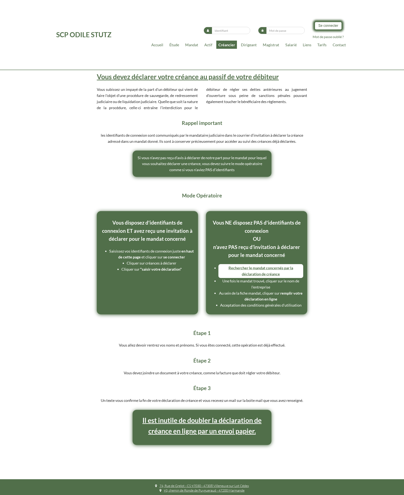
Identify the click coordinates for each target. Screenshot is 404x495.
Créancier (226, 44)
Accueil (157, 44)
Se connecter (328, 25)
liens (307, 44)
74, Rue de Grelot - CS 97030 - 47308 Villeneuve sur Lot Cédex (204, 486)
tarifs (322, 44)
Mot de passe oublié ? (328, 37)
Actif (208, 44)
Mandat (191, 44)
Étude (174, 44)
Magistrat (271, 44)
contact (339, 44)
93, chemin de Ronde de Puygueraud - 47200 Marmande (204, 490)
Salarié (291, 44)
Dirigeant (249, 44)
